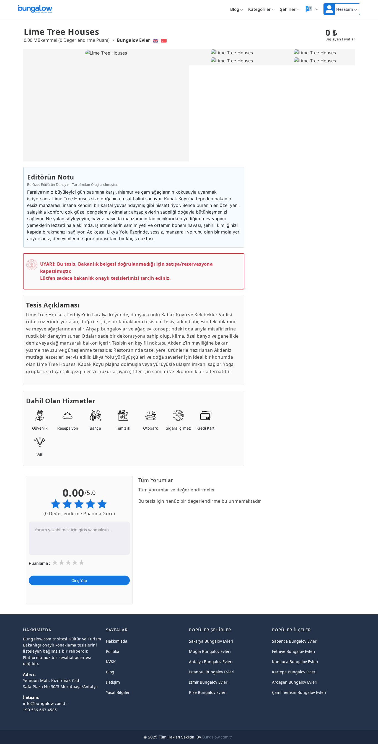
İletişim (113, 682)
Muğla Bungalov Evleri (210, 651)
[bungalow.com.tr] (35, 8)
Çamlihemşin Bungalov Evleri (299, 692)
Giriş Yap (79, 580)
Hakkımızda (116, 641)
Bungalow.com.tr (217, 737)
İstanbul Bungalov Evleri (211, 671)
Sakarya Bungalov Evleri (211, 641)
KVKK (111, 661)
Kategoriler (259, 9)
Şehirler (288, 9)
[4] (74, 563)
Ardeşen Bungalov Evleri (294, 682)
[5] (81, 563)
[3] (68, 563)
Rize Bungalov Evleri (208, 692)
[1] (54, 563)
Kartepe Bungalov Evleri (294, 671)
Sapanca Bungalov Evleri (295, 641)
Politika (112, 651)
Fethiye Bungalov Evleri (293, 651)
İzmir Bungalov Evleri (209, 682)
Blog (234, 9)
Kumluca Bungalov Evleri (295, 661)
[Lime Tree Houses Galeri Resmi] (230, 53)
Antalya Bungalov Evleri (211, 661)
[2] (61, 563)
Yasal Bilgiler (118, 692)
